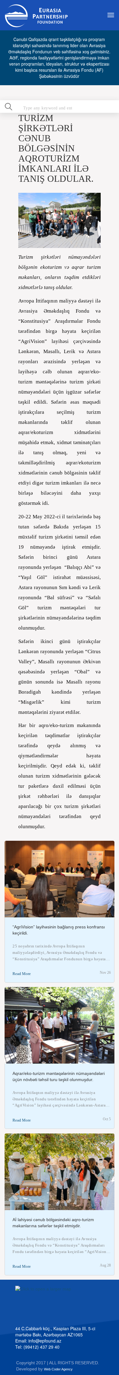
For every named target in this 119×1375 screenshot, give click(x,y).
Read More (22, 973)
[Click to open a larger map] (62, 1304)
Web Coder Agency (58, 1369)
